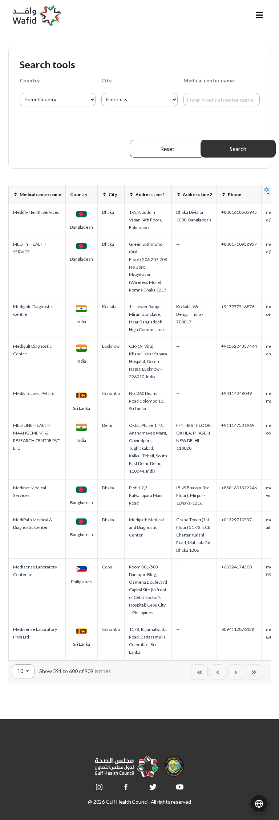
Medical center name (208, 80)
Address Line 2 (197, 194)
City (106, 80)
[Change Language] (259, 804)
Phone (234, 194)
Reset (167, 148)
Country (30, 80)
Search (238, 148)
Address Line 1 (150, 194)
